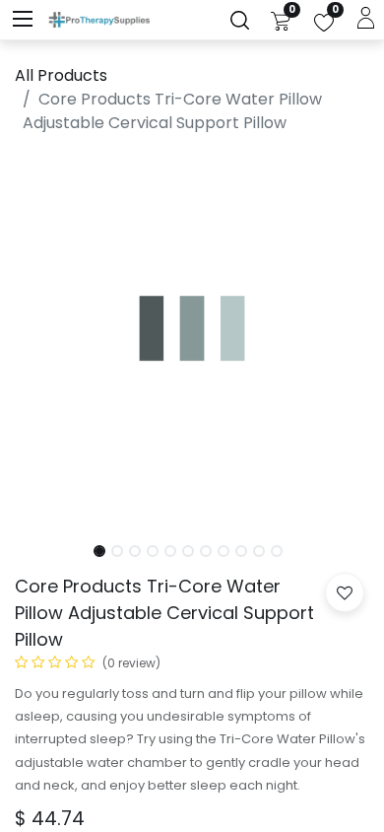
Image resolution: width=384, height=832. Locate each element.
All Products (61, 75)
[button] (41, 340)
